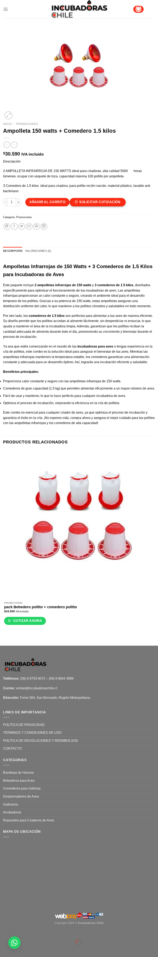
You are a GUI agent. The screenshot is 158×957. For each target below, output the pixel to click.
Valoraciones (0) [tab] (38, 250)
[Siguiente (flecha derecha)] (15, 950)
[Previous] (5, 638)
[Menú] (5, 9)
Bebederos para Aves (19, 780)
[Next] (18, 113)
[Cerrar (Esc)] (4, 932)
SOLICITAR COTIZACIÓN (99, 202)
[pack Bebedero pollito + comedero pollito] (79, 524)
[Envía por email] (29, 226)
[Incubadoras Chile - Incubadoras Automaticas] (79, 9)
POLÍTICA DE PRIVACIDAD (24, 725)
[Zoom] (9, 115)
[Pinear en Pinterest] (36, 226)
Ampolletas (17, 266)
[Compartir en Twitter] (21, 226)
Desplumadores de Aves (21, 796)
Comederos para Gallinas (22, 788)
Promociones (27, 124)
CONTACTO (12, 748)
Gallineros (10, 804)
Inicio (7, 124)
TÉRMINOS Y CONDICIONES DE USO (32, 732)
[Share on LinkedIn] (44, 226)
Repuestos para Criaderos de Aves (28, 820)
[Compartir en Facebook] (14, 226)
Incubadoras (12, 812)
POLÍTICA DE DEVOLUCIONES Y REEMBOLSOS (40, 740)
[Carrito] (138, 9)
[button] (99, 203)
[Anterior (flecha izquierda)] (4, 950)
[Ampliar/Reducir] (15, 932)
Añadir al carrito (47, 202)
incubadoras (95, 290)
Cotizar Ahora (27, 620)
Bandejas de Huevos (18, 772)
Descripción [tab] (12, 250)
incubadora (57, 326)
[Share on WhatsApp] (6, 226)
